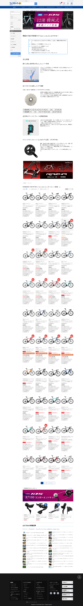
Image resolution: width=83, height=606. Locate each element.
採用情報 (51, 587)
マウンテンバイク (14, 589)
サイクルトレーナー (50, 7)
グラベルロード (14, 597)
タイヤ (25, 585)
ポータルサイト (53, 588)
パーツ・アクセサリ (32, 7)
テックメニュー (40, 596)
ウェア (23, 7)
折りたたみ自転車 (14, 587)
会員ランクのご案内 (54, 582)
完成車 (24, 183)
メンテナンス (41, 7)
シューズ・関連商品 (28, 598)
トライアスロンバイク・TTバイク (15, 592)
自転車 (14, 7)
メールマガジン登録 (54, 590)
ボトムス (25, 596)
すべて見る (70, 488)
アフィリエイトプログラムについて (54, 584)
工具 (38, 584)
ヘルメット (26, 593)
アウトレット (59, 7)
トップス (25, 594)
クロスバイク (13, 585)
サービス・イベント (69, 7)
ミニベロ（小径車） (15, 598)
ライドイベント (40, 594)
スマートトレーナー (41, 589)
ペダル (25, 589)
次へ (52, 483)
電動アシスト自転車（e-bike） (15, 594)
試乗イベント (39, 593)
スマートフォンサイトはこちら (32, 602)
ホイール (25, 584)
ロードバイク (13, 584)
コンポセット (26, 587)
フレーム (29, 183)
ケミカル (38, 585)
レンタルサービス (40, 598)
